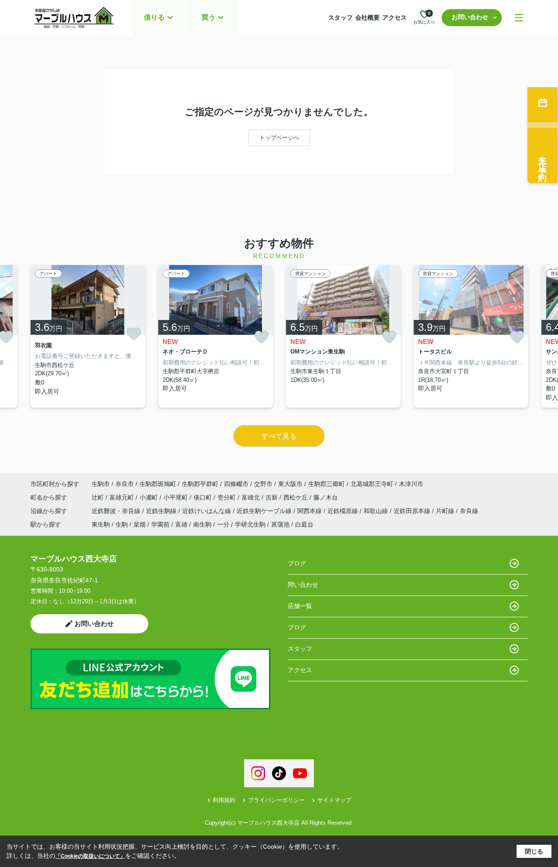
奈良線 (469, 510)
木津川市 (411, 483)
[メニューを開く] (518, 17)
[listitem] (88, 336)
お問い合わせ (470, 17)
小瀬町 (150, 497)
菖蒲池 (280, 524)
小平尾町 (176, 497)
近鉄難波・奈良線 (117, 510)
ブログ (297, 563)
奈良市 (125, 483)
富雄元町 (122, 497)
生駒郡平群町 (200, 483)
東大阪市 (290, 483)
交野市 (263, 483)
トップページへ (279, 137)
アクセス (394, 17)
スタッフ (340, 17)
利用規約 (224, 800)
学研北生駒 (250, 524)
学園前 (160, 524)
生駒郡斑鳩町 (158, 483)
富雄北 (252, 497)
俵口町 (204, 497)
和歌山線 (377, 510)
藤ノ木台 (325, 497)
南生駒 (202, 524)
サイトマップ (334, 800)
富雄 (181, 524)
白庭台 (304, 524)
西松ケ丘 (296, 497)
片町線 (446, 510)
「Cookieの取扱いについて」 (90, 856)
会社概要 (367, 17)
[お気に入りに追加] (134, 333)
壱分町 (228, 497)
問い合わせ (303, 584)
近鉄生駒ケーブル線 (265, 510)
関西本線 (310, 510)
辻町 (98, 497)
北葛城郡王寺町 (371, 483)
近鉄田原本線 (413, 510)
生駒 (122, 524)
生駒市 (101, 483)
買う (208, 17)
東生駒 (101, 524)
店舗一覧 (300, 605)
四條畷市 (236, 483)
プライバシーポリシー (276, 800)
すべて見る (279, 436)
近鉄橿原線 (343, 510)
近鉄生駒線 (162, 510)
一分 (223, 524)
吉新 (272, 497)
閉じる (534, 851)
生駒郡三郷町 (326, 483)
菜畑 (139, 524)
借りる (154, 17)
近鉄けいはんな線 (207, 510)
